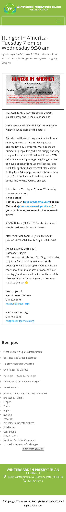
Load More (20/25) (33, 448)
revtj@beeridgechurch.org (20, 320)
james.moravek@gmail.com (35, 206)
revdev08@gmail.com (37, 201)
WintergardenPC (14, 54)
